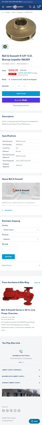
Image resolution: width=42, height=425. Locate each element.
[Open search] (30, 7)
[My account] (34, 7)
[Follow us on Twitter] (7, 410)
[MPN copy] (28, 64)
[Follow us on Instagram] (11, 410)
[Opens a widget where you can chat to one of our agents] (34, 421)
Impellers (20, 12)
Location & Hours (27, 2)
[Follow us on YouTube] (15, 410)
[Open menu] (3, 7)
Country (5, 225)
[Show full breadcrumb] (3, 12)
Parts (13, 12)
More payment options (21, 105)
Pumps (7, 12)
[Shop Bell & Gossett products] (21, 191)
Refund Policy (7, 265)
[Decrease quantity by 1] (13, 86)
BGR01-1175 (29, 12)
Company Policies (7, 420)
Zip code (5, 244)
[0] (38, 7)
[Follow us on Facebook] (3, 410)
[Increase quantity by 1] (24, 86)
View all (37, 283)
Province (5, 235)
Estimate (8, 257)
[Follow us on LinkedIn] (19, 410)
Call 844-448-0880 (24, 73)
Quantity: (5, 86)
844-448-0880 (17, 2)
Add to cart (21, 94)
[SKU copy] (15, 64)
